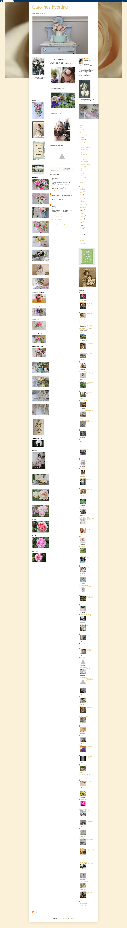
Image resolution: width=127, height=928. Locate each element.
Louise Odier (83, 166)
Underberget (82, 546)
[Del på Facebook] (68, 169)
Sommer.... (88, 557)
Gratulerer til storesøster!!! (86, 147)
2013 (81, 130)
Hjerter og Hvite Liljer (84, 420)
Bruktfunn (81, 192)
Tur (80, 237)
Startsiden (62, 222)
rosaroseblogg (83, 643)
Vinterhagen (82, 243)
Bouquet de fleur (84, 150)
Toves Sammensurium (85, 488)
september (83, 139)
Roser (81, 231)
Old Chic (82, 848)
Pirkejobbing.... (88, 873)
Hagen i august (89, 313)
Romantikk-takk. (83, 677)
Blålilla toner (88, 431)
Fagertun (82, 381)
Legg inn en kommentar (56, 219)
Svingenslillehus (83, 809)
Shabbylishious (83, 755)
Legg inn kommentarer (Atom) (61, 224)
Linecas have (83, 439)
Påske (81, 230)
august (82, 140)
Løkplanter (82, 224)
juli (81, 168)
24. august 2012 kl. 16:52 (57, 201)
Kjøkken (81, 213)
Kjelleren (81, 212)
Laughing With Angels (84, 517)
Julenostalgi (88, 401)
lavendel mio (54, 176)
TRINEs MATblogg (84, 321)
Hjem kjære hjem (83, 819)
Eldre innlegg (71, 222)
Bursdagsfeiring (84, 145)
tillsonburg (64, 918)
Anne (52, 204)
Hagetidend (82, 789)
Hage (81, 203)
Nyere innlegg (53, 222)
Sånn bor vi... (88, 625)
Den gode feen (83, 657)
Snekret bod (88, 479)
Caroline (87, 58)
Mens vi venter (89, 736)
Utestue (81, 239)
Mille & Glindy (83, 142)
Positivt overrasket (84, 149)
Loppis (81, 221)
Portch (81, 228)
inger (81, 745)
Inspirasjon (82, 209)
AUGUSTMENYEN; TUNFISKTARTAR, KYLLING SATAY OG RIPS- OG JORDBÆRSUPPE (86, 324)
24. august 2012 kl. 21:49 (57, 216)
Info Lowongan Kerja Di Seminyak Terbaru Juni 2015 (90, 679)
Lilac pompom (83, 159)
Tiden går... (88, 567)
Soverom (81, 234)
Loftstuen (81, 219)
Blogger (72, 918)
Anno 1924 (82, 780)
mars (82, 175)
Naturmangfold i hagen (84, 329)
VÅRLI (81, 332)
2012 (81, 132)
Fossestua (82, 706)
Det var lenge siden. (89, 343)
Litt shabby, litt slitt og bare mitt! (86, 410)
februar (82, 177)
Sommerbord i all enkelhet (86, 164)
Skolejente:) (83, 152)
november (83, 135)
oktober (82, 137)
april (82, 173)
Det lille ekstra (83, 838)
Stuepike (87, 829)
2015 (81, 127)
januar (82, 178)
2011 (81, 181)
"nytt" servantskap (84, 154)
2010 (81, 182)
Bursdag (81, 195)
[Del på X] (67, 169)
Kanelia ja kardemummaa (85, 361)
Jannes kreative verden (85, 458)
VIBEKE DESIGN (83, 400)
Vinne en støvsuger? (90, 863)
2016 (81, 125)
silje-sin (81, 901)
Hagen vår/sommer (84, 161)
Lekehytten (82, 218)
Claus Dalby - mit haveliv (85, 497)
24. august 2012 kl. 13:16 (57, 190)
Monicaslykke (83, 478)
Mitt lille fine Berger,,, (89, 615)
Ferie (81, 197)
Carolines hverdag (50, 7)
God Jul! (87, 810)
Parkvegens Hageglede (85, 687)
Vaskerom (82, 240)
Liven (81, 696)
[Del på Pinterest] (69, 169)
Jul (80, 210)
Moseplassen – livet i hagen (86, 328)
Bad (80, 188)
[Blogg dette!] (65, 169)
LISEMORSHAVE (83, 891)
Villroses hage (83, 302)
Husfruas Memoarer (84, 716)
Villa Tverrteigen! (83, 667)
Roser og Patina (54, 194)
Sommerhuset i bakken (85, 536)
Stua (81, 236)
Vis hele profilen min (83, 77)
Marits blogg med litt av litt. (85, 614)
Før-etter (81, 198)
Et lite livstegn (88, 781)
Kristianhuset (82, 216)
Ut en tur (87, 450)
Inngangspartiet (83, 207)
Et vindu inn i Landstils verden (86, 527)
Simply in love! (88, 469)
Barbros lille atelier (84, 575)
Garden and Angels (84, 585)
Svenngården (83, 371)
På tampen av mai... (89, 688)
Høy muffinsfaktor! (84, 144)
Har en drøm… (83, 468)
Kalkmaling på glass (89, 421)
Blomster (81, 191)
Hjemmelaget (82, 204)
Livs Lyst (82, 342)
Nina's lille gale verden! (85, 391)
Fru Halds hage (83, 312)
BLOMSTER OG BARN (84, 449)
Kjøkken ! (88, 668)
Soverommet (88, 635)
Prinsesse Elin (83, 624)
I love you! (83, 156)
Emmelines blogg (83, 862)
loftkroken (82, 604)
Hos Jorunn (82, 507)
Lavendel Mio (83, 799)
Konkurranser (82, 215)
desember (83, 134)
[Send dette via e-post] (64, 169)
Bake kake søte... (84, 163)
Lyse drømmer (83, 828)
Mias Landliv (82, 648)
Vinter (81, 242)
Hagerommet (83, 556)
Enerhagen (82, 430)
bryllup (81, 194)
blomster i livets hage (84, 726)
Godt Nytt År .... (89, 586)
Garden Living (83, 292)
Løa (80, 222)
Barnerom (82, 189)
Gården (81, 201)
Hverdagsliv (56, 170)
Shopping (82, 233)
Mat (80, 225)
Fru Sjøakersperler (84, 735)
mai (82, 172)
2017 (81, 124)
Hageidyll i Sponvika (84, 352)
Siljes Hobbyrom (83, 872)
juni (82, 170)
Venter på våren (89, 508)
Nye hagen (82, 227)
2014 (81, 129)
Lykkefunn (82, 595)
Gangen (81, 200)
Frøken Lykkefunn (84, 881)
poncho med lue (89, 746)
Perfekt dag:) (83, 157)
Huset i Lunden (83, 634)
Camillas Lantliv (83, 857)
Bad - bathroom (89, 537)
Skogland (82, 566)
